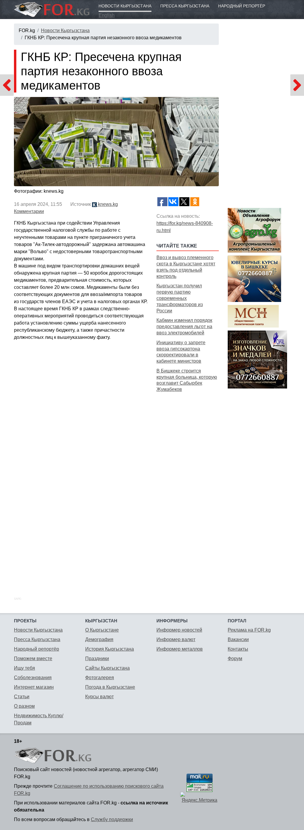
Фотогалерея (99, 677)
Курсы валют (99, 696)
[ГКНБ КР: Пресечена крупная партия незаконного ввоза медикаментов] (116, 141)
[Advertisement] (187, 488)
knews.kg (107, 204)
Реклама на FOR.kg (249, 629)
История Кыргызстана (109, 649)
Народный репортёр (241, 6)
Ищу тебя (24, 668)
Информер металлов (179, 649)
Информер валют (175, 639)
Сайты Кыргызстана (107, 668)
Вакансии (238, 639)
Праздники (97, 658)
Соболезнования (33, 677)
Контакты (238, 649)
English (107, 15)
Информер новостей (179, 629)
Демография (99, 639)
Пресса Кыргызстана (184, 6)
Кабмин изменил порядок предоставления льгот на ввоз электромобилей (184, 326)
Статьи (21, 696)
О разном (24, 706)
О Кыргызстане (102, 629)
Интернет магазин (34, 687)
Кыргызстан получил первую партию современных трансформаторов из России (179, 298)
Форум (235, 658)
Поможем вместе (33, 658)
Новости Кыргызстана (125, 6)
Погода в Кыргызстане (110, 687)
